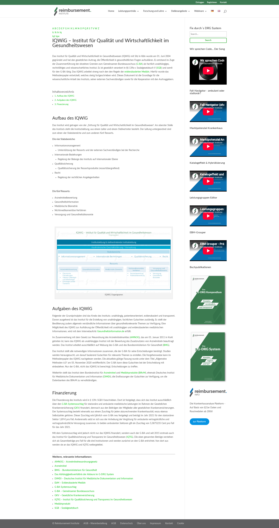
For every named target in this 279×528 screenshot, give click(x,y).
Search (208, 40)
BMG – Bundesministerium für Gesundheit (76, 470)
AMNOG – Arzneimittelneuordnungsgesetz (76, 462)
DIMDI (106, 377)
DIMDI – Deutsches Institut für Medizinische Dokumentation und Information (94, 479)
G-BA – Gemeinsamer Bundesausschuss (74, 491)
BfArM (142, 373)
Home (111, 11)
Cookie (180, 523)
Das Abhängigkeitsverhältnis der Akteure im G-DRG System (84, 474)
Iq (61, 32)
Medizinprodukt (62, 504)
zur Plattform (199, 422)
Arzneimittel (110, 373)
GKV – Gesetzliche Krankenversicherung (74, 495)
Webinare (199, 11)
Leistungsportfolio (127, 11)
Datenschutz (126, 523)
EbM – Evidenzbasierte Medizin (70, 483)
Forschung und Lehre (153, 11)
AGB (113, 523)
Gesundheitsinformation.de (110, 331)
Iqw (57, 36)
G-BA (139, 64)
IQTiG (130, 437)
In (58, 32)
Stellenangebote (179, 11)
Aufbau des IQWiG (65, 96)
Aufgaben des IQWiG (66, 100)
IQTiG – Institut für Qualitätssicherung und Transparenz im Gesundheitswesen (93, 500)
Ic (53, 32)
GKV (76, 408)
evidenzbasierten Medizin (136, 72)
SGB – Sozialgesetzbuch (66, 508)
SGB (159, 68)
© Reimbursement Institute (65, 523)
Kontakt (223, 2)
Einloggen (200, 2)
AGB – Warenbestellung (95, 523)
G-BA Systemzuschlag (73, 404)
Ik (56, 32)
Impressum (155, 523)
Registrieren (212, 2)
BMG (166, 345)
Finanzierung (62, 104)
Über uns (141, 523)
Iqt (53, 36)
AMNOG (134, 337)
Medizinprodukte (129, 373)
